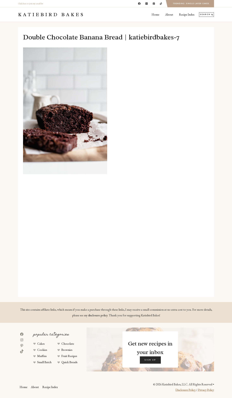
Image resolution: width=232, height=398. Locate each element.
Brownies (66, 350)
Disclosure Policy (185, 390)
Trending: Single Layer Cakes (191, 4)
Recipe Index (186, 14)
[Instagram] (146, 3)
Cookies (42, 350)
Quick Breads (69, 362)
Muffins (42, 356)
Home (155, 14)
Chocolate (67, 344)
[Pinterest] (153, 3)
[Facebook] (139, 3)
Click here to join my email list (30, 3)
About (169, 14)
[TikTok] (161, 3)
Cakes (41, 344)
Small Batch (44, 362)
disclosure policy (97, 315)
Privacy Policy (205, 390)
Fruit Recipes (69, 356)
